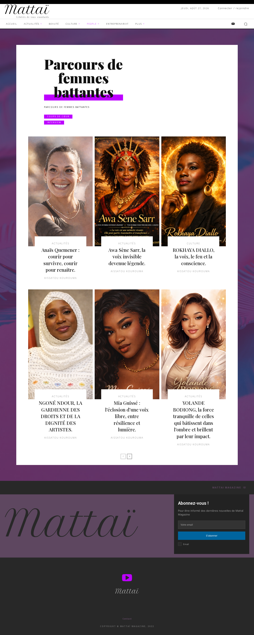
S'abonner (211, 535)
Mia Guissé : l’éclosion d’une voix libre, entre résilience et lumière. (127, 416)
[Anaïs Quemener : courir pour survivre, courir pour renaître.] (60, 191)
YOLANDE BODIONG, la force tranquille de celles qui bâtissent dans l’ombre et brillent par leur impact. (193, 419)
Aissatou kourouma (60, 278)
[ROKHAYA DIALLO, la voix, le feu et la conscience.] (193, 191)
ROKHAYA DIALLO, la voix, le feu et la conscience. (194, 256)
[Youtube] (233, 24)
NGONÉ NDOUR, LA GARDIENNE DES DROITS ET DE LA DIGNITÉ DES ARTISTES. (60, 416)
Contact (127, 618)
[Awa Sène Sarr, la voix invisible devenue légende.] (127, 191)
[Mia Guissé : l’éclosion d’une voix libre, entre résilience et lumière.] (127, 344)
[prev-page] (123, 456)
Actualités (60, 243)
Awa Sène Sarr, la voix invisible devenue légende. (126, 256)
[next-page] (129, 456)
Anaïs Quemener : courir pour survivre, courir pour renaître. (60, 260)
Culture (193, 243)
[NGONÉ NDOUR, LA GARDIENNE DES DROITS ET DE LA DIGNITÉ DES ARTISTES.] (60, 344)
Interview (54, 122)
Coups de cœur (58, 116)
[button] (245, 24)
